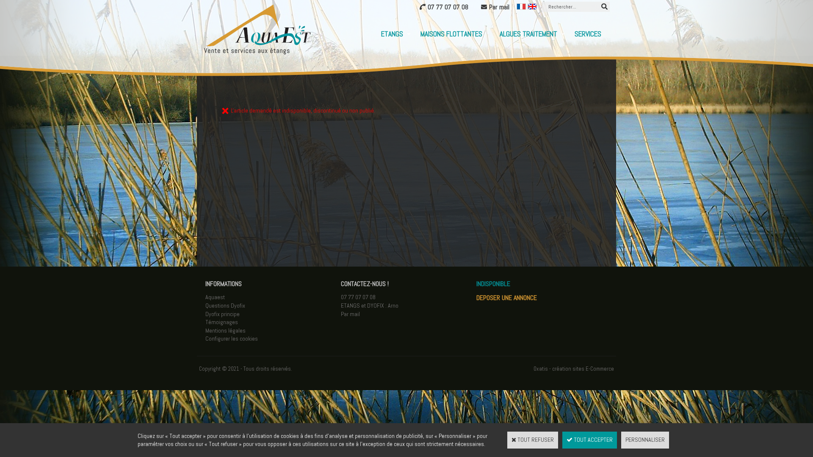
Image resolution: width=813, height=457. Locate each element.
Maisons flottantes (451, 34)
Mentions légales (225, 330)
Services (588, 34)
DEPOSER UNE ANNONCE (506, 297)
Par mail (350, 314)
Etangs (392, 34)
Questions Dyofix (225, 305)
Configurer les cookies (231, 338)
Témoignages (221, 322)
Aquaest (215, 297)
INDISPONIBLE (493, 283)
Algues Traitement (528, 34)
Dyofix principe (222, 314)
